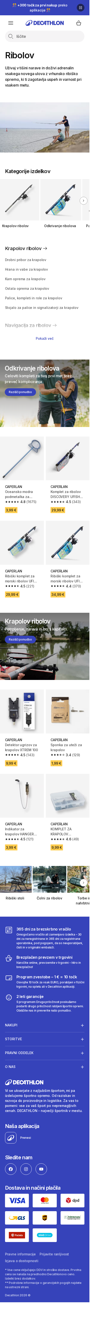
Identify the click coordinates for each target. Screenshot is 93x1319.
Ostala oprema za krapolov (27, 288)
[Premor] (80, 7)
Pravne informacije (20, 1254)
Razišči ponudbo (20, 392)
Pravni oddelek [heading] (19, 1053)
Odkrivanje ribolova (60, 226)
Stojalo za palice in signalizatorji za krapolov (41, 308)
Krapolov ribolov (15, 226)
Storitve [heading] (13, 1039)
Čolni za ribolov (49, 898)
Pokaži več (45, 338)
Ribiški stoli (15, 898)
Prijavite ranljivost (54, 1254)
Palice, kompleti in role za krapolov (33, 298)
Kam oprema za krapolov (25, 279)
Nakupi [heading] (11, 1025)
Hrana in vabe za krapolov (26, 269)
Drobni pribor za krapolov (25, 260)
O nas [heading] (10, 1067)
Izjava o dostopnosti (21, 1261)
